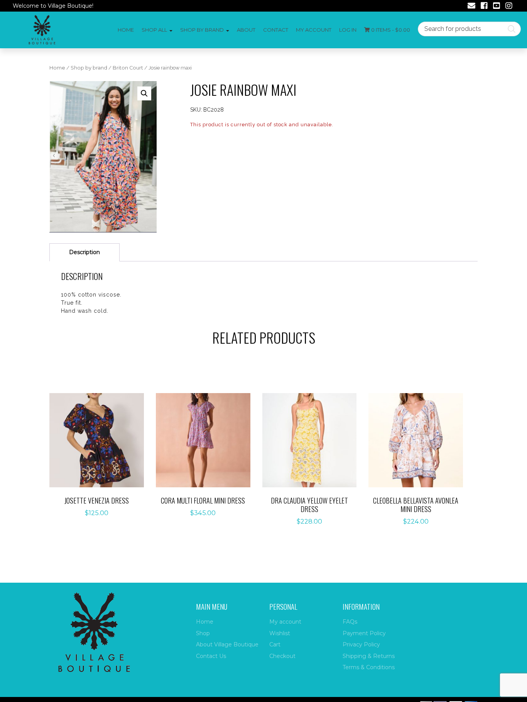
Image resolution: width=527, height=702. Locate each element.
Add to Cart (101, 440)
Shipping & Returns (369, 656)
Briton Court (128, 68)
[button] (144, 93)
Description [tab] (84, 252)
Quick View (100, 464)
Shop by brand (89, 68)
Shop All (154, 30)
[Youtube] (496, 6)
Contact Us (211, 656)
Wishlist (279, 633)
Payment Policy (364, 633)
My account (313, 30)
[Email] (471, 6)
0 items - (390, 30)
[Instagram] (508, 6)
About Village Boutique (227, 644)
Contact (275, 30)
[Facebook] (484, 6)
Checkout (282, 656)
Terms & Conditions (369, 667)
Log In (347, 30)
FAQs (350, 621)
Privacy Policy (361, 644)
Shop (203, 633)
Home (126, 30)
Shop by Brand (202, 30)
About (246, 30)
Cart (274, 644)
